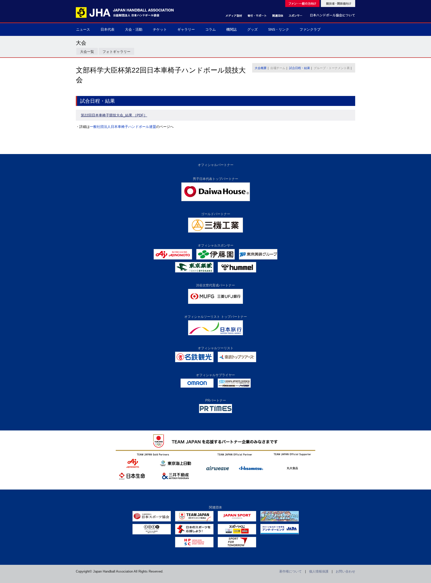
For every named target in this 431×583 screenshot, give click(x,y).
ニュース (83, 29)
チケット (160, 29)
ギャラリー (186, 29)
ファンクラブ (310, 29)
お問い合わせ (345, 571)
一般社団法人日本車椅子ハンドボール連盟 (123, 127)
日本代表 (107, 29)
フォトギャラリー (116, 52)
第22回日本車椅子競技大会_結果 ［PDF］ (114, 115)
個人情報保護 (318, 571)
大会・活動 (133, 29)
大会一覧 (87, 52)
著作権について (290, 571)
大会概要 (261, 68)
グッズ (252, 29)
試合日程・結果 (299, 68)
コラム (210, 29)
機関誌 (231, 29)
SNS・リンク (278, 29)
